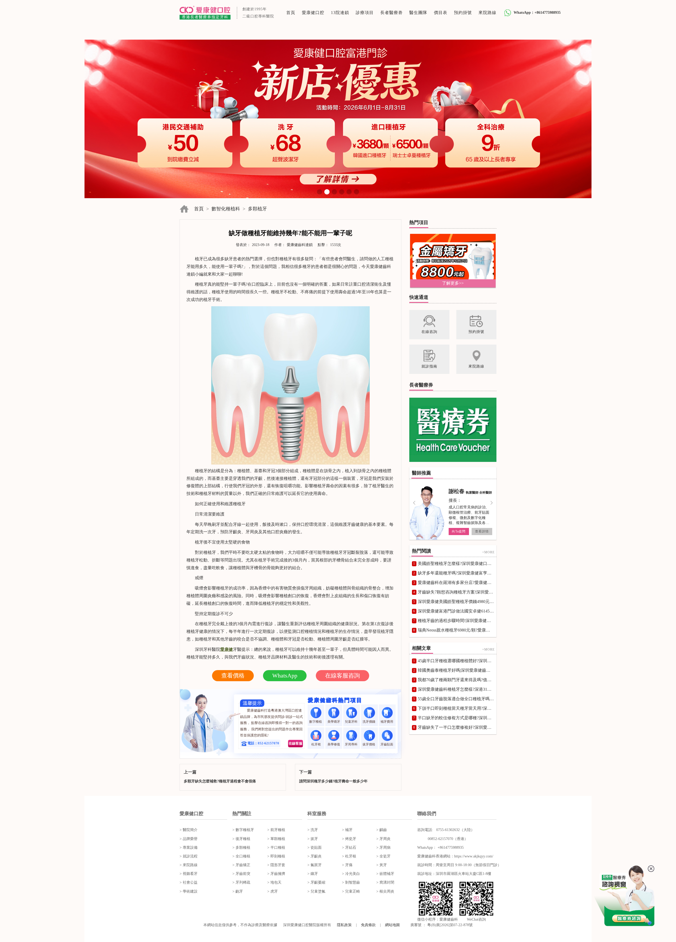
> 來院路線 (189, 865)
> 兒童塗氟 (316, 891)
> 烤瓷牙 (349, 839)
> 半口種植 (276, 848)
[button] (319, 191)
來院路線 (487, 12)
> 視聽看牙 (189, 874)
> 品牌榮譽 (189, 839)
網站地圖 (392, 925)
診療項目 (365, 12)
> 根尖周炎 (385, 891)
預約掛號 (463, 12)
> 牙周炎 (383, 839)
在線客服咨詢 (342, 675)
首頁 (290, 12)
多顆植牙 (257, 208)
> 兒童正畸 (351, 891)
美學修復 (333, 744)
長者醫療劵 (391, 12)
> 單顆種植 (276, 839)
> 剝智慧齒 (351, 882)
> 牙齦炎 (314, 856)
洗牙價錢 (369, 721)
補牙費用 (387, 721)
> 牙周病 (383, 848)
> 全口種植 (241, 856)
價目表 (440, 12)
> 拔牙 (312, 839)
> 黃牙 (381, 865)
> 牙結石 (349, 848)
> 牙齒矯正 (241, 865)
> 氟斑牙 (314, 865)
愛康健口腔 (313, 12)
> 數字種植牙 (243, 830)
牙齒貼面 (387, 744)
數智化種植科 (226, 208)
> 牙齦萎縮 (316, 882)
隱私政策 (344, 925)
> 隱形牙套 (276, 865)
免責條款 (368, 925)
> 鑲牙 (312, 874)
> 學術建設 (189, 891)
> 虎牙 (272, 891)
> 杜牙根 (349, 856)
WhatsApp (284, 675)
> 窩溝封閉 (385, 882)
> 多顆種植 (241, 848)
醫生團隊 (418, 12)
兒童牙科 (351, 721)
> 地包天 (274, 882)
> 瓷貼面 (314, 848)
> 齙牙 (237, 891)
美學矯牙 (333, 721)
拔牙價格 (369, 744)
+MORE (488, 552)
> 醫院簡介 (189, 830)
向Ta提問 (459, 531)
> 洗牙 (312, 830)
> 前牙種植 (276, 830)
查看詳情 (482, 531)
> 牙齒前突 (241, 874)
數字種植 (316, 721)
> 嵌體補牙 (385, 874)
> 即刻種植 (276, 856)
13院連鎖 (340, 12)
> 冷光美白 (351, 874)
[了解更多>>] (453, 260)
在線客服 (295, 743)
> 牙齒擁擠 (276, 874)
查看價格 (233, 675)
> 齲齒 (381, 830)
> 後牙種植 (241, 839)
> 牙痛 (347, 865)
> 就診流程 (189, 856)
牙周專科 (351, 744)
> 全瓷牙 (383, 856)
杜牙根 (316, 744)
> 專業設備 (189, 848)
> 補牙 (347, 830)
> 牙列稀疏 (241, 882)
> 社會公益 (189, 882)
